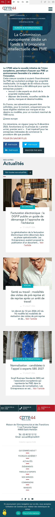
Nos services (27, 477)
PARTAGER (12, 145)
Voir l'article (31, 319)
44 (8, 2)
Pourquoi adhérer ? (27, 456)
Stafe (34, 442)
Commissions (27, 482)
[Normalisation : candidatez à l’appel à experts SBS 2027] (27, 347)
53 (18, 2)
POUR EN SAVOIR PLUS (14, 138)
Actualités (27, 461)
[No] (52, 509)
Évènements (27, 467)
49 (14, 2)
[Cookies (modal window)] (4, 512)
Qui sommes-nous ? (27, 451)
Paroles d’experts (27, 472)
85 (27, 2)
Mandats (28, 488)
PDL (2, 2)
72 (23, 2)
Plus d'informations (31, 513)
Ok (18, 513)
